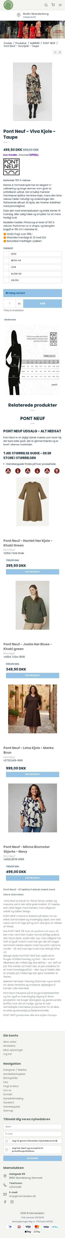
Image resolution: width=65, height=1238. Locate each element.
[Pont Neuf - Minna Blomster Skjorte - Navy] (33, 813)
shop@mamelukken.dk (22, 1196)
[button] (55, 52)
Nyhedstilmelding (13, 1098)
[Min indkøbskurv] (53, 5)
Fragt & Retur (11, 1086)
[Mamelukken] (8, 5)
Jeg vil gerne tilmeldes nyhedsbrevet (34, 1140)
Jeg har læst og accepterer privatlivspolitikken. (27, 1149)
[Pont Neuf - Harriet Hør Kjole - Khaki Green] (33, 506)
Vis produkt (32, 571)
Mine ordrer (9, 1042)
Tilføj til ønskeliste (13, 310)
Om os (7, 1090)
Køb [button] (42, 303)
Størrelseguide (11, 1106)
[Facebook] (5, 1202)
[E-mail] (32, 1133)
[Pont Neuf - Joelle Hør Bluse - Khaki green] (33, 610)
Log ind (7, 1054)
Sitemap (8, 1110)
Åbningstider (10, 1078)
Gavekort (8, 1102)
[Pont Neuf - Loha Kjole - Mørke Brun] (33, 713)
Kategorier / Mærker (15, 1070)
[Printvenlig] (60, 52)
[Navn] (32, 1126)
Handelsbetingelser (14, 1074)
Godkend (32, 1158)
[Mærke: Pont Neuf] (11, 166)
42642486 (15, 1187)
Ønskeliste (9, 1046)
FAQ (5, 1082)
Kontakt (7, 1094)
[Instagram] (12, 1202)
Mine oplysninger (13, 1050)
